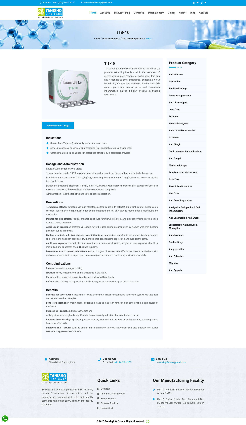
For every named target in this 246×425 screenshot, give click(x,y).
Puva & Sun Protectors (180, 186)
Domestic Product (111, 38)
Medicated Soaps (178, 165)
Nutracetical (107, 408)
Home (93, 12)
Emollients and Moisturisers (183, 172)
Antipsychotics (176, 249)
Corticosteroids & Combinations (185, 151)
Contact (203, 12)
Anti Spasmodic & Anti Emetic (184, 217)
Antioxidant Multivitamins (182, 130)
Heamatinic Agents (178, 123)
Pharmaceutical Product (113, 393)
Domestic (139, 12)
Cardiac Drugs (176, 242)
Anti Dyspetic (175, 270)
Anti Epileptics (176, 256)
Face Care (174, 179)
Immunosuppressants (180, 95)
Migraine (173, 263)
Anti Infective (176, 74)
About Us (105, 12)
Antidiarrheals (176, 235)
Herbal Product (108, 398)
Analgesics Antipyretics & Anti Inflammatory (184, 209)
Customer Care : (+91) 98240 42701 (58, 2)
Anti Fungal (175, 158)
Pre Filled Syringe (178, 88)
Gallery (171, 12)
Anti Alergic (175, 144)
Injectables (174, 81)
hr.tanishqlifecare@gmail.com (98, 2)
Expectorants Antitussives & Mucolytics (183, 226)
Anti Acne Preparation (132, 38)
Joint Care (174, 109)
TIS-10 (109, 63)
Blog (192, 12)
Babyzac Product (109, 403)
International (155, 12)
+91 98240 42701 (123, 362)
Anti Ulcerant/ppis (178, 102)
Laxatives (174, 137)
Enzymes (173, 116)
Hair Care (174, 193)
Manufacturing (122, 12)
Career (182, 12)
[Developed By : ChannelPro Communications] (147, 421)
